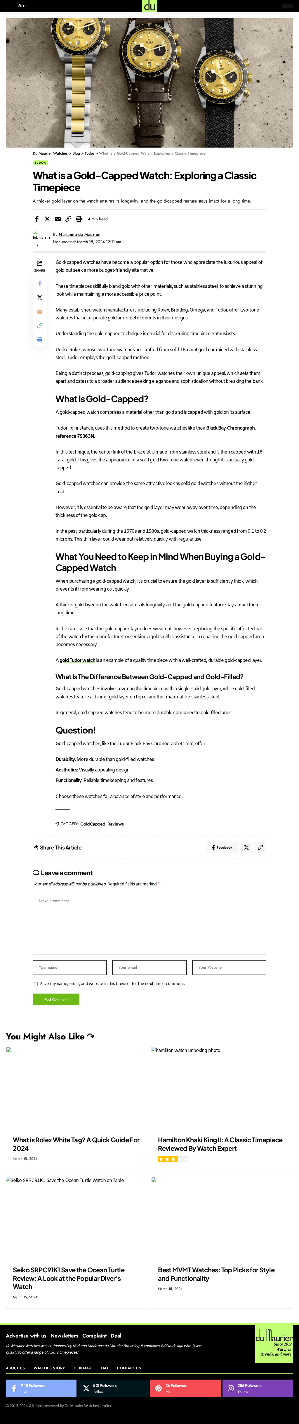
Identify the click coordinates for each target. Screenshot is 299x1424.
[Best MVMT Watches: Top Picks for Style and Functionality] (222, 1219)
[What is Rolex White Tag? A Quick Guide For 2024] (77, 1089)
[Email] (58, 219)
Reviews (115, 823)
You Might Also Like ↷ (50, 1036)
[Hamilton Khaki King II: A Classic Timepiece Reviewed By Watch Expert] (222, 1089)
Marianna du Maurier (79, 234)
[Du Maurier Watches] (149, 6)
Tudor (40, 162)
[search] (272, 6)
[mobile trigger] (11, 6)
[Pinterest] (185, 1388)
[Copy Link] (68, 219)
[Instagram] (257, 1388)
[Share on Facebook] (37, 219)
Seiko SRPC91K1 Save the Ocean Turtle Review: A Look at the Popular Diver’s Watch (68, 1278)
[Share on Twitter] (47, 219)
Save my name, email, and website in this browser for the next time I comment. (112, 984)
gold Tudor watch (77, 661)
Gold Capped (92, 823)
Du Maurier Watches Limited (88, 1406)
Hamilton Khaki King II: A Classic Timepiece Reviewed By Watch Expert (220, 1144)
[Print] (79, 219)
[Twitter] (113, 1388)
